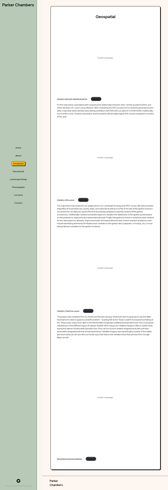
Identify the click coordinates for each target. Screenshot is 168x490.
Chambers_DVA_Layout (65, 200)
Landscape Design (18, 179)
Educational (18, 171)
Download (96, 99)
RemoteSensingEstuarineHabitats (69, 459)
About (18, 155)
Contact (18, 203)
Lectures (18, 195)
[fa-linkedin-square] (18, 481)
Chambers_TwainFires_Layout (68, 311)
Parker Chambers (18, 5)
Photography (18, 187)
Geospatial (18, 163)
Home (18, 147)
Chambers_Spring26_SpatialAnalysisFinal (72, 99)
